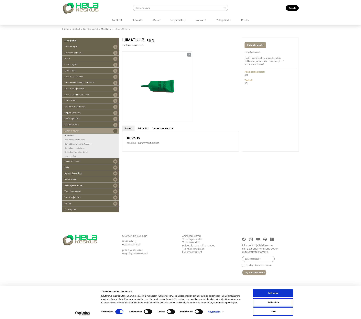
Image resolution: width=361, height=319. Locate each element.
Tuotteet (117, 20)
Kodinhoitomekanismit (74, 106)
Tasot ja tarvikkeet (72, 191)
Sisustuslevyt (70, 179)
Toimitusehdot (190, 242)
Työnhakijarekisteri (193, 248)
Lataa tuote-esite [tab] (163, 128)
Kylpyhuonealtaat (72, 112)
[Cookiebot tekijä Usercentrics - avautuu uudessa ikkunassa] (82, 313)
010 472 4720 (135, 250)
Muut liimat (106, 29)
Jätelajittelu (69, 70)
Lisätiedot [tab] (142, 128)
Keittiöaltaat (70, 100)
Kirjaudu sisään (255, 45)
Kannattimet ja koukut (74, 88)
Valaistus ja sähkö (72, 197)
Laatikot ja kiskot (72, 118)
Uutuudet (137, 20)
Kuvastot (201, 20)
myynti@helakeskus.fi (135, 253)
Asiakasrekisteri (191, 235)
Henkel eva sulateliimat (74, 140)
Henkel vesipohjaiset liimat (75, 152)
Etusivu (65, 29)
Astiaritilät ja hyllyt (73, 52)
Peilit (66, 167)
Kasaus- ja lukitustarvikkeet (76, 94)
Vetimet (68, 203)
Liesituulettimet (71, 124)
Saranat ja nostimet (73, 173)
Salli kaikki (273, 293)
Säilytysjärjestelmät (73, 185)
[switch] (148, 311)
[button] (189, 54)
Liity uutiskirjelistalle (254, 272)
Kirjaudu (292, 8)
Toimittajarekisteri (192, 239)
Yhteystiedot (223, 20)
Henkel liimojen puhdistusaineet (78, 144)
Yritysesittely (178, 20)
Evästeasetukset (192, 252)
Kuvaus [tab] (129, 128)
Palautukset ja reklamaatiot (198, 245)
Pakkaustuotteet (71, 161)
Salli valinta (273, 302)
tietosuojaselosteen (263, 265)
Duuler (245, 20)
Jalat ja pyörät (71, 64)
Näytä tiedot (214, 312)
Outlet (157, 20)
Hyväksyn (258, 265)
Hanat (67, 58)
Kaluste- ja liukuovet (73, 76)
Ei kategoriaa (70, 209)
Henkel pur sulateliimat (74, 148)
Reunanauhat (70, 156)
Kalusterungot (70, 46)
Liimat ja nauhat (90, 29)
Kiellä (273, 311)
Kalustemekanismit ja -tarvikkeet (79, 82)
